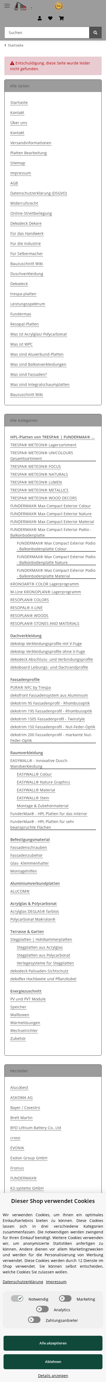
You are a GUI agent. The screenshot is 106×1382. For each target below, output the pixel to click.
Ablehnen (53, 1361)
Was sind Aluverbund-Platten (37, 354)
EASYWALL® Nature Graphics (43, 782)
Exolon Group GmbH (28, 1157)
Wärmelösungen (25, 1022)
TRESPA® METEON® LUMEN (36, 482)
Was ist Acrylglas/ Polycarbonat (38, 334)
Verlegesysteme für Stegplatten (45, 963)
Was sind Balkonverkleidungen (38, 364)
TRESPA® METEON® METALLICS (39, 490)
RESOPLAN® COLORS (29, 599)
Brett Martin (21, 1117)
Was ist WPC (21, 344)
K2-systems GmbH (26, 1188)
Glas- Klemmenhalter (29, 863)
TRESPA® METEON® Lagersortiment (43, 444)
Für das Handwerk (26, 233)
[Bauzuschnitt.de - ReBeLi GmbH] (40, 6)
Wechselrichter (24, 1030)
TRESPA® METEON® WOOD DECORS (43, 497)
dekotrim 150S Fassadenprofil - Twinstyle (47, 718)
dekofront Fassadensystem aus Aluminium (49, 695)
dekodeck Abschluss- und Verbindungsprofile (51, 659)
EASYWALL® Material (36, 790)
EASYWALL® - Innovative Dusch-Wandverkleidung (39, 763)
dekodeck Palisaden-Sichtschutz (39, 970)
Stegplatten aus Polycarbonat (43, 955)
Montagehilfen (23, 871)
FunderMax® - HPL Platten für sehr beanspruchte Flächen (42, 824)
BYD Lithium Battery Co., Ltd (35, 1127)
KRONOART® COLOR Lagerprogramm (44, 583)
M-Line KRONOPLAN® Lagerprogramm (45, 591)
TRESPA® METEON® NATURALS (39, 474)
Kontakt (17, 112)
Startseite (19, 102)
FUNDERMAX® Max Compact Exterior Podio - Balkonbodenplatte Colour (56, 545)
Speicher (18, 1006)
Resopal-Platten (24, 324)
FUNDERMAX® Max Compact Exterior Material (52, 521)
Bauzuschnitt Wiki (26, 263)
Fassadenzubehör (26, 855)
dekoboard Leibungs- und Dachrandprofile (49, 667)
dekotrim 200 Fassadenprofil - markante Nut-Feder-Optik (51, 737)
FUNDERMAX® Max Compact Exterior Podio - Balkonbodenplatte (50, 532)
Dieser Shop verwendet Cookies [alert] (53, 1201)
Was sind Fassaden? (28, 374)
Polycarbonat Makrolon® (32, 919)
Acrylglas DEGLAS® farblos (34, 911)
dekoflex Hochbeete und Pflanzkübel (43, 978)
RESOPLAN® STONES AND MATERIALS (44, 623)
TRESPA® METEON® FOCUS (35, 466)
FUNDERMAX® (23, 1178)
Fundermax (20, 314)
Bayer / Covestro (25, 1107)
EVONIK (17, 1147)
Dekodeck (19, 283)
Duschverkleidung (26, 273)
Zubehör (18, 1038)
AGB (14, 183)
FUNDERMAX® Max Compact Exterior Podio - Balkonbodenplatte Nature (56, 559)
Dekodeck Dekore (26, 223)
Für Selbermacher (26, 253)
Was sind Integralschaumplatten (40, 384)
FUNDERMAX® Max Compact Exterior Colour (50, 505)
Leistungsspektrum (27, 303)
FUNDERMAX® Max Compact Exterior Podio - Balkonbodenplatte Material (56, 573)
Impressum (20, 173)
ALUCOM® (20, 891)
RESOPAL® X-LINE (26, 607)
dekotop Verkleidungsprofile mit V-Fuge (46, 643)
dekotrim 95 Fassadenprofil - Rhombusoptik (50, 703)
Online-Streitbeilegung (31, 213)
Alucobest (19, 1087)
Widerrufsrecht (24, 203)
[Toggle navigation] (7, 3)
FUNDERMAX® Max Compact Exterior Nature (51, 513)
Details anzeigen (53, 1375)
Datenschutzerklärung (23, 1281)
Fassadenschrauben (28, 847)
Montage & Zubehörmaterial (42, 805)
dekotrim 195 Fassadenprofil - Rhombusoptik (51, 711)
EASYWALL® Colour (34, 774)
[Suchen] (95, 32)
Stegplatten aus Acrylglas (40, 947)
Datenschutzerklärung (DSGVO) (38, 193)
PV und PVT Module (28, 999)
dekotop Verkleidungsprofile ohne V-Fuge (47, 651)
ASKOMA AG (21, 1097)
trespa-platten (23, 293)
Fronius (17, 1168)
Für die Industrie (25, 243)
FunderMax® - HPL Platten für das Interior (48, 813)
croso (15, 1137)
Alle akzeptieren (53, 1343)
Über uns (18, 122)
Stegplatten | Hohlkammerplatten (41, 939)
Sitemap (17, 162)
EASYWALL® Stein (33, 797)
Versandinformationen (30, 142)
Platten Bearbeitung (28, 152)
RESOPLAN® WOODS (29, 615)
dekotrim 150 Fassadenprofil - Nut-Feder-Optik (52, 726)
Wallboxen (19, 1014)
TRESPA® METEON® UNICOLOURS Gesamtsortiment (41, 455)
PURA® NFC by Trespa (30, 687)
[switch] (17, 1298)
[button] (40, 18)
